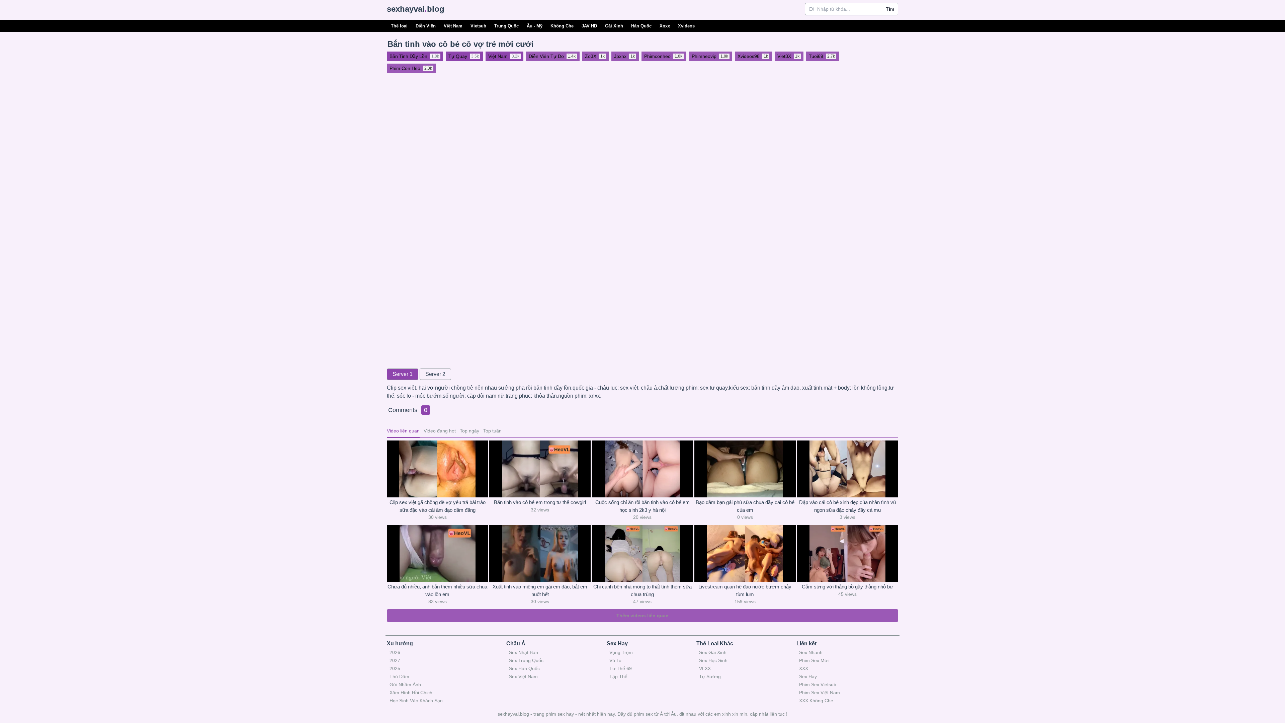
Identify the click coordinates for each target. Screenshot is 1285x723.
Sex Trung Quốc (526, 660)
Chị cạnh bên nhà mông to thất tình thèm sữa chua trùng (642, 590)
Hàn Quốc (641, 25)
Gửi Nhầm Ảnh (405, 684)
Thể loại (399, 25)
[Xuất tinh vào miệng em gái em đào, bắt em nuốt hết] (539, 553)
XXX (803, 668)
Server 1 (403, 374)
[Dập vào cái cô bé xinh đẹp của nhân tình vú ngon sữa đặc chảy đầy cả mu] (847, 468)
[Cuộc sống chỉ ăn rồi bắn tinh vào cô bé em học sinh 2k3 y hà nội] (642, 468)
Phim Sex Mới (814, 660)
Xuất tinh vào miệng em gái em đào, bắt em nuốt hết (540, 590)
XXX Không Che (816, 700)
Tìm (890, 9)
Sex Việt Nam (523, 676)
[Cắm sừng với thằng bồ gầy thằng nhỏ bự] (847, 553)
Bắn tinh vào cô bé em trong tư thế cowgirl (540, 502)
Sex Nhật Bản (523, 652)
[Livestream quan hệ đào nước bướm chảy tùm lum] (744, 553)
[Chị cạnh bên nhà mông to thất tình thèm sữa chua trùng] (642, 553)
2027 (395, 660)
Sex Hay (808, 676)
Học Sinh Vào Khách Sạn (416, 700)
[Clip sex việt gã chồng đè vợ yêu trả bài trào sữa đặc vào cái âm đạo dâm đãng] (437, 468)
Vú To (615, 660)
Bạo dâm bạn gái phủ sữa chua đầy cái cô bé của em (745, 506)
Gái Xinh (614, 25)
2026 (395, 652)
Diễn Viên (426, 25)
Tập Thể (618, 676)
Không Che (562, 25)
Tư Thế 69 (620, 668)
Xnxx (665, 25)
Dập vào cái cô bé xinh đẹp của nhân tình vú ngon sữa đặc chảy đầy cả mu (847, 506)
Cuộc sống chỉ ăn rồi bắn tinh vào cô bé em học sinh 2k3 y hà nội (642, 506)
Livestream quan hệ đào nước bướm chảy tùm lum (744, 590)
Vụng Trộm (621, 652)
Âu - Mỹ (534, 25)
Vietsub (478, 25)
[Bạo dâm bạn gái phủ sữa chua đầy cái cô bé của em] (744, 468)
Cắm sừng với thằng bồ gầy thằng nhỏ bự (847, 586)
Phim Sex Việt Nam (819, 692)
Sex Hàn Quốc (524, 668)
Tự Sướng (710, 676)
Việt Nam (453, 25)
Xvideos (686, 25)
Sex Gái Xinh (712, 652)
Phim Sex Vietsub (817, 684)
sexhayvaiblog (415, 8)
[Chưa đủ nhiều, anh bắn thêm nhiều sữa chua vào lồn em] (437, 553)
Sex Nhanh (811, 652)
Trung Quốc (506, 25)
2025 (395, 668)
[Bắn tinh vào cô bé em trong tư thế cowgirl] (539, 468)
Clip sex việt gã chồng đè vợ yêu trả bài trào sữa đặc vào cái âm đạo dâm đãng (438, 506)
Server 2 (435, 374)
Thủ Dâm (399, 676)
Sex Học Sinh (713, 660)
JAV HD (589, 25)
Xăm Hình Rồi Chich (411, 692)
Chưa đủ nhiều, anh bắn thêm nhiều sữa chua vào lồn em (437, 590)
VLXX (705, 668)
